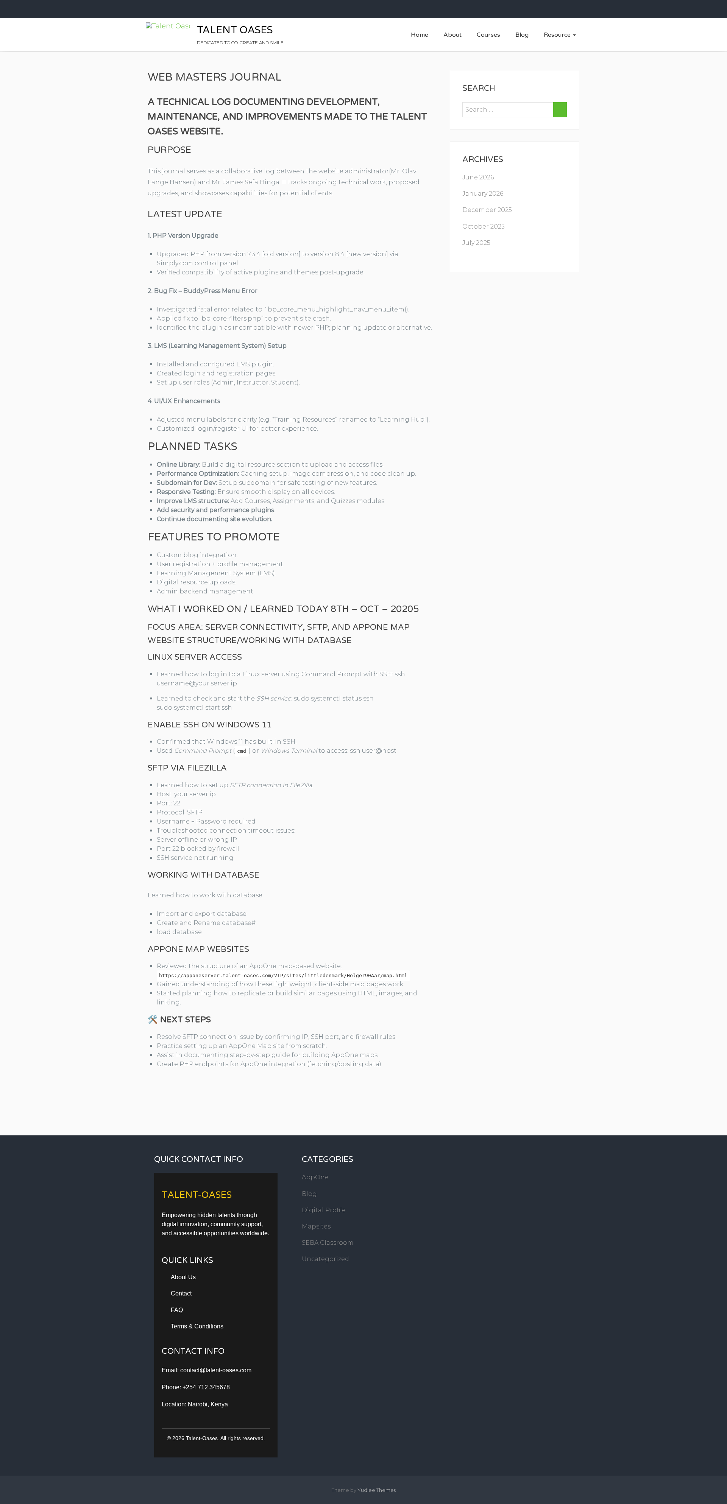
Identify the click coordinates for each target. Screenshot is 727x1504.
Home (419, 35)
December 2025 (487, 209)
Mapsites (316, 1226)
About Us (183, 1277)
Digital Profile (324, 1210)
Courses (488, 35)
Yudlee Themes (376, 1490)
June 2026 (478, 177)
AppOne (315, 1177)
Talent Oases (235, 30)
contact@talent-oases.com (215, 1370)
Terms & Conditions (197, 1326)
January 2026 (482, 193)
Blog (522, 35)
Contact (181, 1293)
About (452, 35)
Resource (558, 35)
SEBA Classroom (328, 1242)
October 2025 (483, 226)
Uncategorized (325, 1259)
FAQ (177, 1310)
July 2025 (476, 242)
